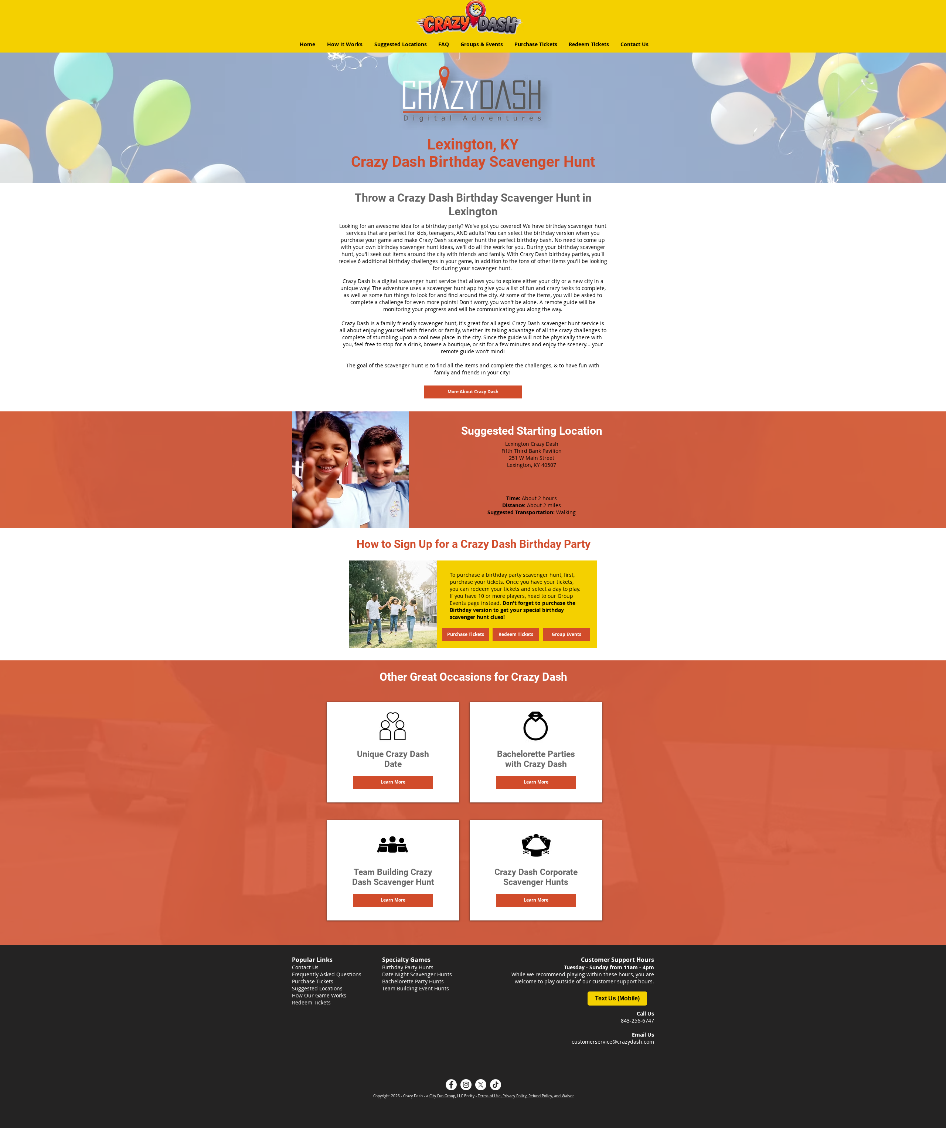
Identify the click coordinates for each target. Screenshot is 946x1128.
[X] (480, 1084)
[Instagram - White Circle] (466, 1084)
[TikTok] (495, 1084)
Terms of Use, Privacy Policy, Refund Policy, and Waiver (526, 1096)
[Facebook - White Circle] (451, 1084)
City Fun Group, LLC (446, 1096)
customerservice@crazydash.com (613, 1041)
